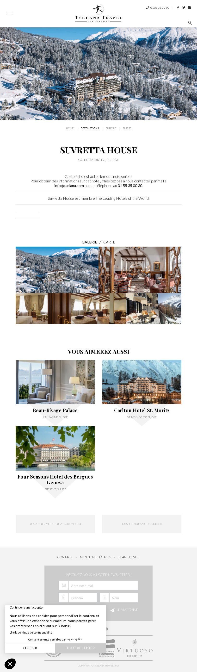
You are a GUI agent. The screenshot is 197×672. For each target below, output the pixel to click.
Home (70, 128)
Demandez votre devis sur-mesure (55, 524)
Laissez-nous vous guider (142, 524)
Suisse (127, 128)
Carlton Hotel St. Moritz (141, 410)
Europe (111, 128)
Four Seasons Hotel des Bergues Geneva (55, 479)
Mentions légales (95, 557)
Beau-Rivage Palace (55, 410)
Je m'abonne (127, 610)
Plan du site (129, 557)
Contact (65, 557)
